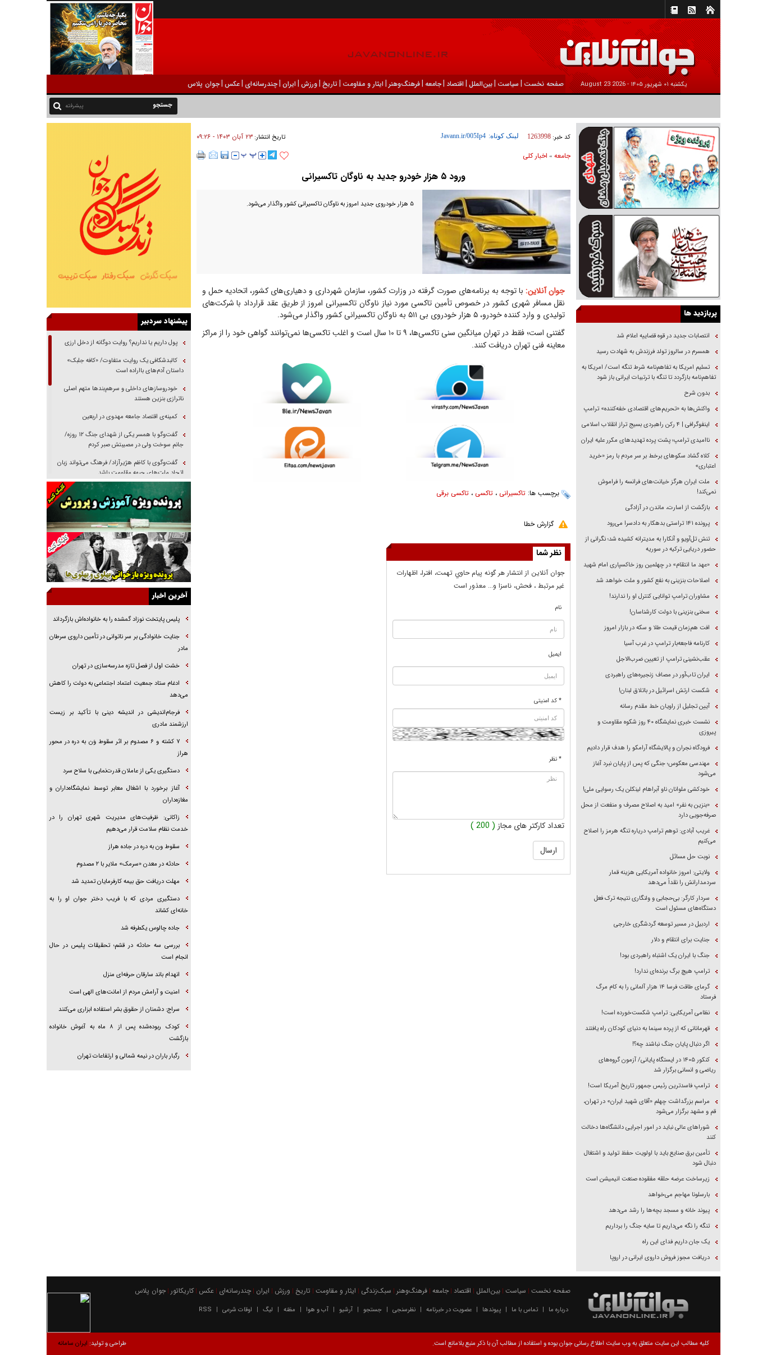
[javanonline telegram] (272, 154)
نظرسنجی (404, 1310)
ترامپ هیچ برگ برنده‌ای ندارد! (672, 971)
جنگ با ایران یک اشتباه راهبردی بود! (665, 955)
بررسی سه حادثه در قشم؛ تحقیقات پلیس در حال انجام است (118, 951)
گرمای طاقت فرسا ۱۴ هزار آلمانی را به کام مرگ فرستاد (656, 992)
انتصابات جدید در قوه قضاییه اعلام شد (663, 336)
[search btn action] (57, 105)
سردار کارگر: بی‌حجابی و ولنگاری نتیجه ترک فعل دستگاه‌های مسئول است (655, 903)
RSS (205, 1310)
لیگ (268, 1310)
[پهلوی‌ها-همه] (119, 557)
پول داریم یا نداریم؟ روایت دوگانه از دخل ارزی (121, 342)
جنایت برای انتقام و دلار (680, 940)
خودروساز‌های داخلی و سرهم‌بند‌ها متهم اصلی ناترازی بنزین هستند (124, 394)
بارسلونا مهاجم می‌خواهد (679, 1195)
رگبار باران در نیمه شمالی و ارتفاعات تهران (128, 1056)
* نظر (555, 759)
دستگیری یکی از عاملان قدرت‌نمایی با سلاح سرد (121, 771)
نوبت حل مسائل (690, 857)
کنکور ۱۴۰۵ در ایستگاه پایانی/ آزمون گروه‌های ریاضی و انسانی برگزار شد (657, 1065)
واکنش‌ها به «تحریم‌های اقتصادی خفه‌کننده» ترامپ (646, 409)
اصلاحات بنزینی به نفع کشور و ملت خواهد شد (653, 580)
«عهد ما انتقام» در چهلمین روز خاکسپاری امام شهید (646, 565)
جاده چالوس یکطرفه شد (150, 928)
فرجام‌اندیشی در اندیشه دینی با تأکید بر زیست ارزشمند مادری (118, 718)
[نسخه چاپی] (201, 154)
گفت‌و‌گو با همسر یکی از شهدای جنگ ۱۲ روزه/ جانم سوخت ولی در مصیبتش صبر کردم (124, 440)
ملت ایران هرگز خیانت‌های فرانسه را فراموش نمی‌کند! (657, 487)
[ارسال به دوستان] (213, 154)
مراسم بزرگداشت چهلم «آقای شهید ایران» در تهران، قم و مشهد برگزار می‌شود (649, 1106)
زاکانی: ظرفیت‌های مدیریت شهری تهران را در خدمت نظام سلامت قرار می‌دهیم (118, 823)
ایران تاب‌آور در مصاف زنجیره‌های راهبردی (657, 675)
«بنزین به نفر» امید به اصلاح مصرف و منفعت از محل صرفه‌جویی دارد (648, 810)
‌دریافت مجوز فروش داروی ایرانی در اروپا (659, 1257)
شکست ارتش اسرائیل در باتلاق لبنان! (664, 690)
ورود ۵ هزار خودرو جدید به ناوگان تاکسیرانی (383, 177)
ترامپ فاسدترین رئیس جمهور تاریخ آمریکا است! (649, 1086)
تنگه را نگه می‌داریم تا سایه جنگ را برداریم (657, 1226)
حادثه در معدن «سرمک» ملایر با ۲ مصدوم (128, 864)
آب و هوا (317, 1310)
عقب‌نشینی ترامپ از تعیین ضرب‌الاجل (663, 659)
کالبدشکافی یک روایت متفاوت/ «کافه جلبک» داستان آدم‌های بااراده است (125, 366)
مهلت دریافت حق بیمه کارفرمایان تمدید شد (125, 881)
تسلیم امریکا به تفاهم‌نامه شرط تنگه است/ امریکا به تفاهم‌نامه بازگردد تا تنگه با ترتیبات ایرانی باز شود (649, 372)
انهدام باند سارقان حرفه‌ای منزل (141, 974)
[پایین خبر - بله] (307, 395)
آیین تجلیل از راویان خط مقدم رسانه (665, 706)
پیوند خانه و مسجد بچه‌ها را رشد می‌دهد (659, 1210)
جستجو (372, 1310)
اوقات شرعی (237, 1310)
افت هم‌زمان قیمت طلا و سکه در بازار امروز (657, 628)
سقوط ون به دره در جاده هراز (144, 847)
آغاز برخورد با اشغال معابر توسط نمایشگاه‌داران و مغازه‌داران (118, 794)
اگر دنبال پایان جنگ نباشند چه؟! (671, 1044)
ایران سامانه (73, 1343)
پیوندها (491, 1310)
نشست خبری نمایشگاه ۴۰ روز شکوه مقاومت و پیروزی (656, 727)
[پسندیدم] (284, 156)
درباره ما (558, 1310)
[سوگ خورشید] (648, 255)
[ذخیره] (225, 155)
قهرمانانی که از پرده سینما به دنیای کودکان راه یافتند (646, 1028)
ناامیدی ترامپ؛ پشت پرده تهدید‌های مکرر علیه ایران (645, 440)
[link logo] (640, 49)
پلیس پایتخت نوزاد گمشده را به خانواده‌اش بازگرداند (116, 619)
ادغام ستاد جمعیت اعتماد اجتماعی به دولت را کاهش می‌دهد (118, 689)
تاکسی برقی (452, 493)
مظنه (289, 1310)
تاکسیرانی (512, 493)
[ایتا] (307, 454)
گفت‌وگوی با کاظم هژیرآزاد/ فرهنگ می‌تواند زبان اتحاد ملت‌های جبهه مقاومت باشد (120, 468)
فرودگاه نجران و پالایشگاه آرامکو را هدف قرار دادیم (648, 748)
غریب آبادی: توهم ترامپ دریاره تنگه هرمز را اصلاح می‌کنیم (650, 836)
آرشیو (346, 1310)
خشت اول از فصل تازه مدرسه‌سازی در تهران (126, 666)
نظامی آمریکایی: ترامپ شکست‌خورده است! (655, 1013)
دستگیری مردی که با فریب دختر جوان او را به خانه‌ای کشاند (118, 904)
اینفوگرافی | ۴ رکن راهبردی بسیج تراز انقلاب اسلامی (646, 424)
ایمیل (555, 654)
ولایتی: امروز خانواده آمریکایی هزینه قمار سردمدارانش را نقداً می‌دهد (662, 877)
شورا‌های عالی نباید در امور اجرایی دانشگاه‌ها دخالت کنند (648, 1132)
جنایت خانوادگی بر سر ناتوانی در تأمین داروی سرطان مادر (118, 642)
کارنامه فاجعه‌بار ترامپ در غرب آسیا (667, 643)
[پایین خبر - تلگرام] (460, 452)
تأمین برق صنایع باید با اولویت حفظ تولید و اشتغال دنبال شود (650, 1158)
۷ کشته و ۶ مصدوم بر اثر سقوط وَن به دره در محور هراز (118, 747)
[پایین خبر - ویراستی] (460, 393)
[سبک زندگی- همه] (119, 215)
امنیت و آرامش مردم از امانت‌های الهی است (124, 992)
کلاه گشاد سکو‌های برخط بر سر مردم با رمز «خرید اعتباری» (652, 461)
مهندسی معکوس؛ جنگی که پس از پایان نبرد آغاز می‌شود (654, 769)
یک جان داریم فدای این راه (675, 1242)
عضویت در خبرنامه (449, 1310)
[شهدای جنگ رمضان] (648, 167)
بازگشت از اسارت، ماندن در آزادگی (667, 507)
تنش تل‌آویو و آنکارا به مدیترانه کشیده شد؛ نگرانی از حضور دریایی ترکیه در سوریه (650, 544)
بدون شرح (697, 393)
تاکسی (484, 493)
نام (558, 607)
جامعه (562, 155)
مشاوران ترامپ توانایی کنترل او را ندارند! (659, 596)
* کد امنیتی (547, 701)
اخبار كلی (535, 155)
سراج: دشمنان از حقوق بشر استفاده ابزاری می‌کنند (119, 1009)
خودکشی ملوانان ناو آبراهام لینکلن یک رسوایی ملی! (646, 789)
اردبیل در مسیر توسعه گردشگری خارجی (661, 924)
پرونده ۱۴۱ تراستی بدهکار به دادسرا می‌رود (658, 523)
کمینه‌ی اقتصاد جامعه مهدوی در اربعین (129, 417)
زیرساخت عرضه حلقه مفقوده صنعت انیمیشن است (648, 1179)
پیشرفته (74, 106)
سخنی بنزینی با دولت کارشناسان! (669, 612)
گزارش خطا (539, 524)
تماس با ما (525, 1310)
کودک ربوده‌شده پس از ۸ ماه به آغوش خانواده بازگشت (118, 1032)
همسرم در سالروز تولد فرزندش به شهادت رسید (653, 351)
